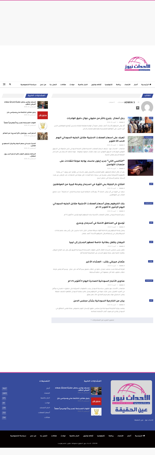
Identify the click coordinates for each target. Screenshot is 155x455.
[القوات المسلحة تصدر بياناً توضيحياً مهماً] (42, 126)
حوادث (72, 85)
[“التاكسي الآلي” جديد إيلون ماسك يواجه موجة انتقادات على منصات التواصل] (140, 167)
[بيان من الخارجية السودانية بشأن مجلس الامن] (140, 307)
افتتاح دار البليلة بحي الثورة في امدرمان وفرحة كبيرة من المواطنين (89, 184)
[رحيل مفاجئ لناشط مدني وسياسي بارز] (42, 115)
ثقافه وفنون (96, 85)
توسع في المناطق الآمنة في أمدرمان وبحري (100, 223)
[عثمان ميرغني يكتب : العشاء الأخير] (140, 268)
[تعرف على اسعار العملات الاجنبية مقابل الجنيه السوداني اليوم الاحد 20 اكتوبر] (140, 144)
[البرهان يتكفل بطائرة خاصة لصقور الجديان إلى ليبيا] (140, 249)
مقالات (63, 85)
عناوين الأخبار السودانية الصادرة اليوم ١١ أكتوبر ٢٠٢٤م (96, 281)
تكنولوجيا (108, 85)
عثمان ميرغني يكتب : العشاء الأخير (105, 262)
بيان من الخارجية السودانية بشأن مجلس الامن (99, 301)
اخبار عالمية (83, 85)
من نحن (43, 85)
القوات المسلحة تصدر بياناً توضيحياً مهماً (20, 123)
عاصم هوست (62, 443)
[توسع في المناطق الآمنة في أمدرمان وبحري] (140, 229)
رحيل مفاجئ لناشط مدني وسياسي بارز (21, 112)
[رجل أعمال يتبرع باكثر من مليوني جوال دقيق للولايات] (140, 125)
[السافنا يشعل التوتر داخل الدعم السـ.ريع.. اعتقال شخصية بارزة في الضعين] (42, 157)
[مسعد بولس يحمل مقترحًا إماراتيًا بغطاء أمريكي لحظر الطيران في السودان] (42, 105)
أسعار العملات (148, 137)
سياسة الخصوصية (28, 85)
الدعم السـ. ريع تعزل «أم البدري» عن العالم (19, 133)
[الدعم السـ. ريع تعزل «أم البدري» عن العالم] (42, 136)
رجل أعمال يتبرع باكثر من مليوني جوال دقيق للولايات (96, 118)
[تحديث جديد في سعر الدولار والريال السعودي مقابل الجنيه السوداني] (42, 146)
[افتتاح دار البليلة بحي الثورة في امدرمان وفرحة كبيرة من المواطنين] (140, 191)
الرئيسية (145, 85)
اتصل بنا (53, 85)
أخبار (136, 85)
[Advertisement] (77, 22)
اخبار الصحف (149, 280)
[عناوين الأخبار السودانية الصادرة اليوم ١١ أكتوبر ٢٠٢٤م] (140, 288)
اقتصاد (127, 85)
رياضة (118, 85)
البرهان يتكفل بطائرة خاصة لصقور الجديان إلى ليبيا (97, 242)
